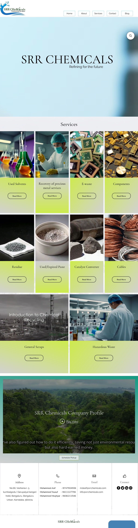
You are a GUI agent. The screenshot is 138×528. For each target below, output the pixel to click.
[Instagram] (130, 488)
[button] (17, 196)
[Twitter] (122, 488)
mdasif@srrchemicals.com (93, 488)
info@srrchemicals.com (91, 492)
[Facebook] (118, 488)
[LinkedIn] (126, 488)
